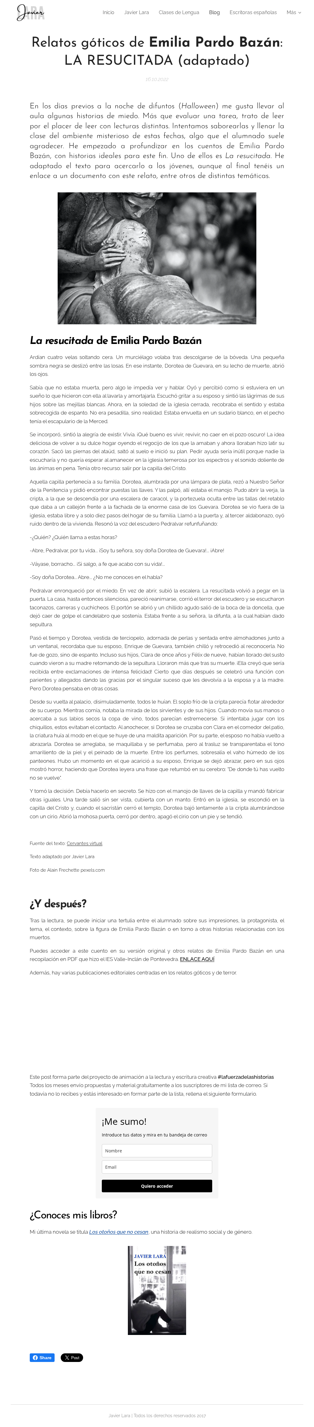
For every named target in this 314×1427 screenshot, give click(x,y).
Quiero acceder (157, 1186)
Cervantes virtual (84, 843)
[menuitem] (110, 12)
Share (46, 1357)
